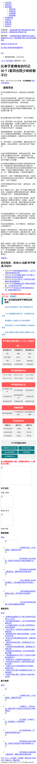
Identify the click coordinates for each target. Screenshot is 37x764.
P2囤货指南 (26, 452)
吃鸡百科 (8, 24)
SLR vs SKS (29, 378)
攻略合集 (8, 22)
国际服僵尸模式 (20, 38)
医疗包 (29, 432)
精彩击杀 (12, 9)
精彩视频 (9, 7)
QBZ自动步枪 (8, 432)
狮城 (18, 353)
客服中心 (8, 760)
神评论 (7, 83)
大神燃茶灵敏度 (15, 36)
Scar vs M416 (30, 375)
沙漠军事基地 (18, 364)
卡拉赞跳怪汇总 (10, 456)
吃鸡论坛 (8, 26)
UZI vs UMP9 (7, 375)
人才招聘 (12, 758)
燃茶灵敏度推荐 (7, 413)
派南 (29, 353)
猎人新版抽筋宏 (10, 452)
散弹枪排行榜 (29, 401)
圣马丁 (18, 357)
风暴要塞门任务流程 (9, 448)
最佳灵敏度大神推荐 (30, 413)
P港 (7, 353)
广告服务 (20, 758)
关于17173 (4, 758)
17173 (3, 61)
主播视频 (12, 13)
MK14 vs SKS (7, 378)
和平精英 (9, 61)
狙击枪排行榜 (7, 401)
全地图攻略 (9, 17)
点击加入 (13, 296)
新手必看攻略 (18, 390)
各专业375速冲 (26, 448)
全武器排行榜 (7, 396)
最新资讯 (8, 5)
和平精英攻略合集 (24, 30)
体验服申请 (19, 47)
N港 (7, 361)
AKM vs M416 (18, 378)
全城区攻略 (13, 30)
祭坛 (29, 357)
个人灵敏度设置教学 (18, 413)
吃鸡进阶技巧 (29, 390)
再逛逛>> (4, 258)
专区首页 (8, 2)
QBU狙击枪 (8, 436)
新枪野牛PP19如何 (28, 36)
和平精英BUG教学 (7, 390)
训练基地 (30, 361)
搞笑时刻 (12, 11)
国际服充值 (13, 32)
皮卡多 (18, 361)
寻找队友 (8, 20)
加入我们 (4, 47)
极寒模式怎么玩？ (7, 38)
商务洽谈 (28, 758)
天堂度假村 (29, 364)
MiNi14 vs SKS (18, 375)
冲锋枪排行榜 (18, 401)
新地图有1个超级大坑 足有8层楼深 (18, 320)
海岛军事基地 (7, 364)
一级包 (18, 428)
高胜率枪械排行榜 (18, 396)
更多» (3, 537)
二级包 (18, 432)
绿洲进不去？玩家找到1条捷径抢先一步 (20, 659)
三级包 (18, 436)
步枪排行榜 (29, 396)
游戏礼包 (4, 44)
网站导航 (16, 760)
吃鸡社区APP (12, 44)
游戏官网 (11, 47)
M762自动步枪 (7, 428)
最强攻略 (12, 15)
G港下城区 (7, 357)
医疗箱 (29, 436)
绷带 (29, 428)
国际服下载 (22, 32)
